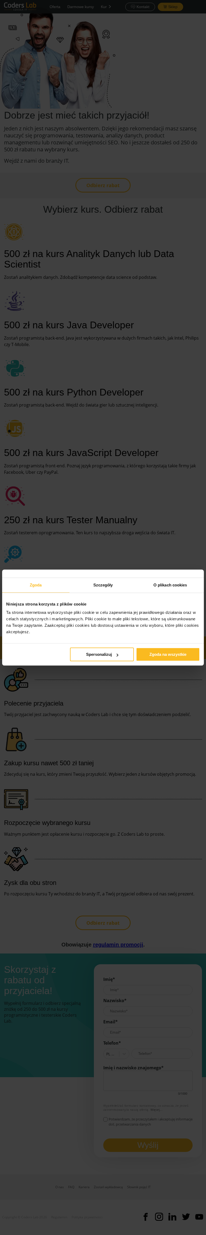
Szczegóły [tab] (103, 585)
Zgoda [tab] (36, 585)
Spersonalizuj (99, 654)
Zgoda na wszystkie (167, 654)
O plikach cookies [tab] (170, 585)
